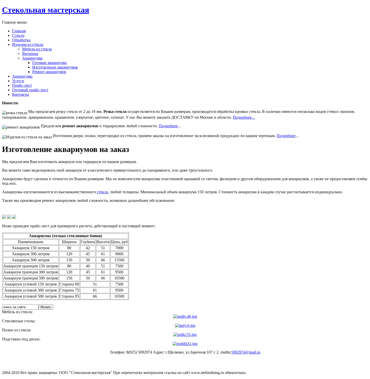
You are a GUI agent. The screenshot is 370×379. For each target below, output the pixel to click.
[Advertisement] (93, 209)
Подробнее (168, 126)
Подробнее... (244, 117)
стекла (102, 192)
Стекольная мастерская (45, 9)
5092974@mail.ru (245, 352)
